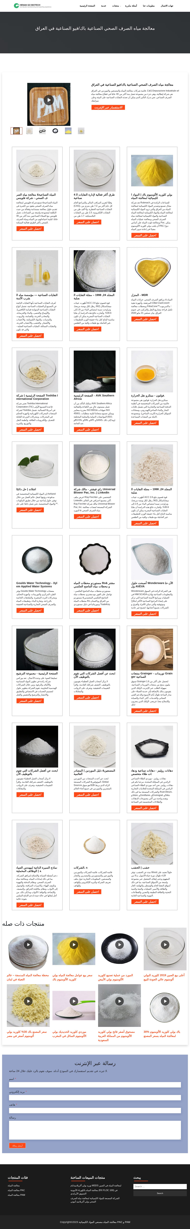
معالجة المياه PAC (16, 1190)
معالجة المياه (14, 1185)
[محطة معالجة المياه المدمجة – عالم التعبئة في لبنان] (28, 949)
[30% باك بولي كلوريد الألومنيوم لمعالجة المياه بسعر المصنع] (165, 1005)
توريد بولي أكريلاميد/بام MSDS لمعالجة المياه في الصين (96, 1185)
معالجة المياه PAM (16, 1195)
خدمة (103, 6)
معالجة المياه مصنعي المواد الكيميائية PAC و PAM (104, 1222)
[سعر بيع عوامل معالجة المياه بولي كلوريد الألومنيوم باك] (73, 949)
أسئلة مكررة (131, 6)
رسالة (12, 1117)
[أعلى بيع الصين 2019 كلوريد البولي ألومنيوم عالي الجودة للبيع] (165, 949)
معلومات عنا (149, 6)
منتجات (115, 6)
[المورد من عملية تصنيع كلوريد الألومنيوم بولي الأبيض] (119, 949)
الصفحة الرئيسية (87, 6)
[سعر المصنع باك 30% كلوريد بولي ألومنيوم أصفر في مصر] (28, 1005)
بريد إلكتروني (18, 1091)
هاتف (13, 1104)
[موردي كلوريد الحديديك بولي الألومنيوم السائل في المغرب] (73, 1005)
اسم (12, 1078)
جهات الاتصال (167, 6)
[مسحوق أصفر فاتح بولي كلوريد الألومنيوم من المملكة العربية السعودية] (119, 1005)
